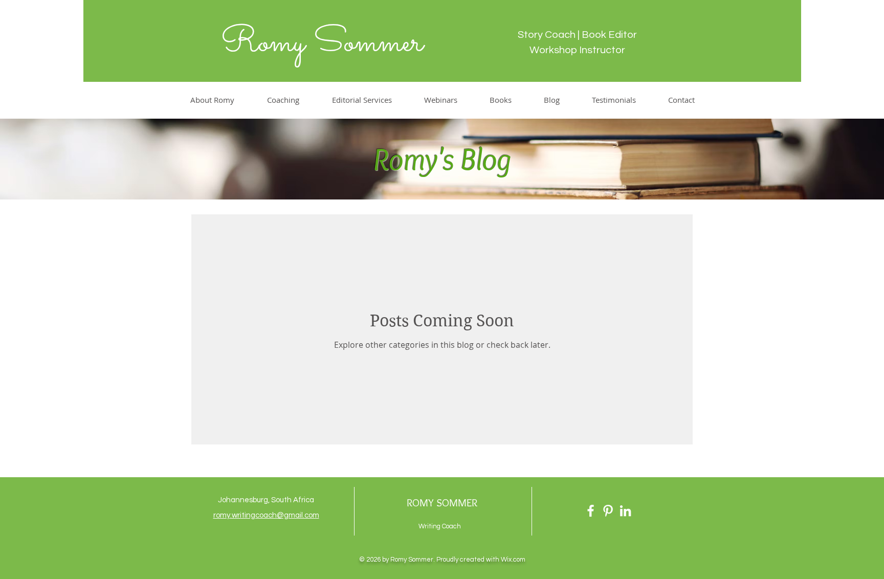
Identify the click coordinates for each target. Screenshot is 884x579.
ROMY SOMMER (442, 502)
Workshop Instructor (577, 50)
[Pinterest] (608, 511)
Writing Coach (439, 526)
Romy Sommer (321, 43)
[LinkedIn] (625, 511)
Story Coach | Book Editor (577, 35)
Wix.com (513, 559)
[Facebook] (591, 511)
